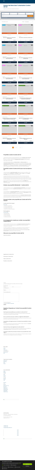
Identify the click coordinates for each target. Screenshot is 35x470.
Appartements (5, 360)
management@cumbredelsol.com (8, 427)
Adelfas (4, 371)
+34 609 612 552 (6, 425)
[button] (12, 468)
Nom (13, 286)
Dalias (4, 374)
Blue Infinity (5, 386)
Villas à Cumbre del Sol (7, 258)
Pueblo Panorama (6, 391)
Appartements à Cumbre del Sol (9, 254)
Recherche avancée (5, 17)
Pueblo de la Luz (5, 387)
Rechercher (30, 15)
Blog (4, 353)
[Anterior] (2, 29)
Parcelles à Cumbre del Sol (8, 260)
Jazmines (5, 378)
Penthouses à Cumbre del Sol (8, 256)
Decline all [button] (27, 466)
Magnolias (5, 382)
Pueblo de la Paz (5, 388)
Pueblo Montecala (6, 389)
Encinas (5, 375)
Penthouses (5, 361)
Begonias (5, 372)
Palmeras (5, 384)
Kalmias (5, 379)
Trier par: (23, 21)
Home (4, 8)
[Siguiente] (16, 29)
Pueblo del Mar (5, 390)
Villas (4, 362)
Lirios (4, 380)
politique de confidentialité (10, 303)
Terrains (5, 363)
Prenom (5, 286)
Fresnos (5, 376)
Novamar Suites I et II (6, 385)
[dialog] (17, 465)
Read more (19, 463)
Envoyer (5, 304)
